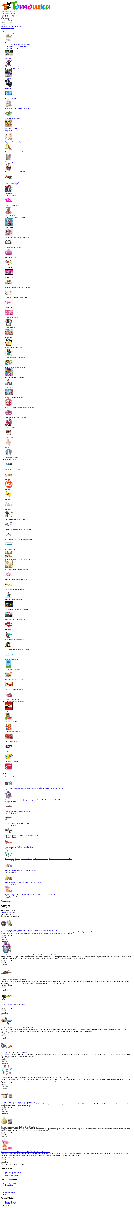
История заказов (10, 1204)
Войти (3, 26)
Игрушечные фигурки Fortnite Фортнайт (18, 539)
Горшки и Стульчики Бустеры (15, 142)
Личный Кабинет (10, 1202)
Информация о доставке (13, 1172)
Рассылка (8, 1205)
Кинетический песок (12, 721)
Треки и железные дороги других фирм (18, 529)
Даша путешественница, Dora (15, 367)
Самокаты (8, 78)
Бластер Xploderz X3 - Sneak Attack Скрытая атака (21, 835)
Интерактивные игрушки (13, 599)
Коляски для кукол (11, 427)
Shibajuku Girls (9, 307)
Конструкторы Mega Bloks (13, 731)
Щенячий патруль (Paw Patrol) (15, 679)
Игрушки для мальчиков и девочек (16, 569)
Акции (8, 901)
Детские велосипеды (12, 68)
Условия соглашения (11, 1175)
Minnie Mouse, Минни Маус (14, 347)
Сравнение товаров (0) (8, 912)
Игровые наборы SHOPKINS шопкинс (18, 287)
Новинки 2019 (9, 479)
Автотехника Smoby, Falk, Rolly (15, 182)
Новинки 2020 (9, 489)
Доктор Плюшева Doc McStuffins (16, 377)
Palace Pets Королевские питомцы (16, 417)
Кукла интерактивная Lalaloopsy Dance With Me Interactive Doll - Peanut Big (30, 894)
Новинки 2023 (9, 509)
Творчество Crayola (11, 761)
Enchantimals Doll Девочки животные (17, 237)
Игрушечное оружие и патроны (15, 639)
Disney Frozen (9, 227)
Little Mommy (9, 267)
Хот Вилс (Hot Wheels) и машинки (16, 609)
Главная (3, 28)
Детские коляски (10, 43)
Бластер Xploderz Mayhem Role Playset (17, 812)
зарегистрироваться (15, 26)
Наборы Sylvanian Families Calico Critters (18, 559)
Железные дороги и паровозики (15, 619)
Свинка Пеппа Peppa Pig (13, 669)
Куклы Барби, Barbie (11, 317)
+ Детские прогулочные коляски (19, 45)
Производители (10, 1192)
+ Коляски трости (14, 48)
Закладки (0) (10, 28)
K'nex (6, 751)
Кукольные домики (11, 162)
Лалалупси (8, 337)
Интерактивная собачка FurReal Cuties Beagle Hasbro (22, 870)
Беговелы (8, 58)
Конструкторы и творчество (14, 701)
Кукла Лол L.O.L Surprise (13, 247)
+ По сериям (13, 195)
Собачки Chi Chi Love (12, 699)
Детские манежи (10, 98)
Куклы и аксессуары (11, 184)
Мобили (7, 132)
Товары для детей (10, 33)
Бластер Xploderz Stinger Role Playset (17, 823)
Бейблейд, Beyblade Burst (13, 469)
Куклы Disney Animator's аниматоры (17, 357)
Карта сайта (9, 1185)
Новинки (8, 629)
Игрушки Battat (10, 549)
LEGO (7, 711)
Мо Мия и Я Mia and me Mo (14, 397)
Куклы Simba (9, 387)
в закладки (4, 939)
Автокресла (9, 88)
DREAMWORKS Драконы (14, 689)
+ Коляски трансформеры (17, 46)
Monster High (9, 194)
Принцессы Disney (11, 257)
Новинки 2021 (9, 499)
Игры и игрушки (10, 459)
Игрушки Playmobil (11, 659)
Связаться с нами (10, 1183)
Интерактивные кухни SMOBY (15, 172)
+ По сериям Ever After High (18, 217)
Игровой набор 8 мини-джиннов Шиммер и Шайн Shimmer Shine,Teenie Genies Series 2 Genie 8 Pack (38, 859)
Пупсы (7, 447)
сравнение (4, 941)
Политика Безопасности (13, 1174)
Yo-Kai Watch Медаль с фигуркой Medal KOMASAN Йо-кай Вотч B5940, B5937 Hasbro (34, 788)
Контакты (8, 898)
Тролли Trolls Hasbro (11, 457)
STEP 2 (7, 771)
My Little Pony (9, 277)
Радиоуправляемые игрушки (14, 589)
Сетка (13, 910)
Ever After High (10, 215)
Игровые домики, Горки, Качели (16, 152)
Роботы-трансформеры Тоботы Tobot (17, 519)
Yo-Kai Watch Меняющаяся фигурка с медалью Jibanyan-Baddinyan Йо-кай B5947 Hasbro (34, 800)
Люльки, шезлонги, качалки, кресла (17, 108)
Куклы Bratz (9, 437)
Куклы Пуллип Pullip (12, 205)
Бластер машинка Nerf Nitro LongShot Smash (19, 847)
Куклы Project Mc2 (11, 327)
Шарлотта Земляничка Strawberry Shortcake (19, 407)
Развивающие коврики (12, 118)
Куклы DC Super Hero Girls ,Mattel (16, 297)
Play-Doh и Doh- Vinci (12, 741)
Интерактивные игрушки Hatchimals (17, 579)
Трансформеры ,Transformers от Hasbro (17, 649)
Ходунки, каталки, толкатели (14, 128)
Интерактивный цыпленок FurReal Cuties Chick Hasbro (23, 882)
